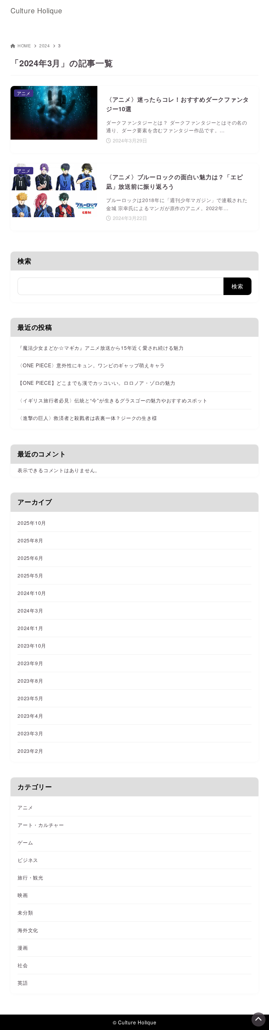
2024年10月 (32, 592)
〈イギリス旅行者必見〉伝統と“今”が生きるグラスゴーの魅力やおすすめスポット (113, 400)
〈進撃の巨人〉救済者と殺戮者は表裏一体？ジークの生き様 (87, 417)
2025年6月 (30, 557)
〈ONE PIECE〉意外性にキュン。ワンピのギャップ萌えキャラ (91, 365)
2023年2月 (30, 750)
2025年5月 (30, 575)
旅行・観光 (30, 877)
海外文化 (28, 930)
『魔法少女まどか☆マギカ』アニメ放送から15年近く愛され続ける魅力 (101, 347)
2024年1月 (30, 627)
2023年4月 (30, 715)
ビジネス (28, 859)
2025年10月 (32, 522)
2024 (44, 45)
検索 (25, 261)
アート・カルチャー (41, 824)
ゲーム (25, 842)
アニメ (25, 807)
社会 (23, 965)
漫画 (23, 947)
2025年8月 (30, 540)
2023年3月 (30, 733)
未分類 (25, 912)
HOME (24, 45)
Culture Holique (36, 10)
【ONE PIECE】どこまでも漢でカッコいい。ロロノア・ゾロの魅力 (96, 382)
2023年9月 (30, 663)
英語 (23, 982)
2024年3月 (30, 610)
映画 (23, 894)
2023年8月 (30, 680)
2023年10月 (32, 645)
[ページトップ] (258, 1019)
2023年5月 (30, 698)
